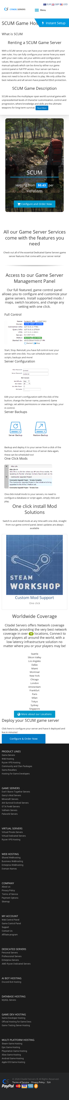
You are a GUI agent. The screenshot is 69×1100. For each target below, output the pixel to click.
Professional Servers (12, 956)
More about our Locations (36, 714)
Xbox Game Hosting (11, 1055)
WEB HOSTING (10, 854)
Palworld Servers (10, 814)
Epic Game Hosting (11, 1047)
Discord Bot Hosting (11, 982)
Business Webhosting (12, 861)
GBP (56, 4)
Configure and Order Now (36, 204)
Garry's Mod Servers (11, 795)
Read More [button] (42, 108)
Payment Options (10, 898)
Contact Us (7, 931)
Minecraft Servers (10, 799)
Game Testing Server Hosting (16, 1025)
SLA (49, 1082)
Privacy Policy (8, 890)
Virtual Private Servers (12, 832)
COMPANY (8, 883)
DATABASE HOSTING (13, 996)
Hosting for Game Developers (16, 773)
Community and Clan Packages (17, 766)
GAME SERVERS (11, 788)
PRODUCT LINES (11, 751)
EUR (48, 4)
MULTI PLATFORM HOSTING (18, 1040)
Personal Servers (10, 952)
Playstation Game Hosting (14, 1051)
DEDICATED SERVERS (14, 949)
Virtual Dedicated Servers (14, 836)
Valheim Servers (9, 810)
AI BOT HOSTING (11, 978)
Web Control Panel (10, 920)
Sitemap (6, 901)
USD (65, 4)
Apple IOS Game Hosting (13, 1062)
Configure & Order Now (24, 738)
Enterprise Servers (10, 960)
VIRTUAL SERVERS (12, 828)
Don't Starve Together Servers (16, 792)
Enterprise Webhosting (12, 865)
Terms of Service (10, 894)
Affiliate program (10, 934)
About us (6, 887)
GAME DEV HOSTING (14, 1014)
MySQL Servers (9, 1000)
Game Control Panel (11, 923)
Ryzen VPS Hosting (11, 762)
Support (5, 927)
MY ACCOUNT (10, 916)
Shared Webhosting (11, 857)
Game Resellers (9, 770)
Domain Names (9, 869)
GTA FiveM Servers (11, 806)
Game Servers (8, 755)
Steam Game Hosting (12, 1043)
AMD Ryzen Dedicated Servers (16, 964)
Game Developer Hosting (13, 1018)
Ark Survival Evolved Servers (15, 803)
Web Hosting (8, 759)
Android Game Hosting (13, 1058)
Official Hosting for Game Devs (16, 1022)
